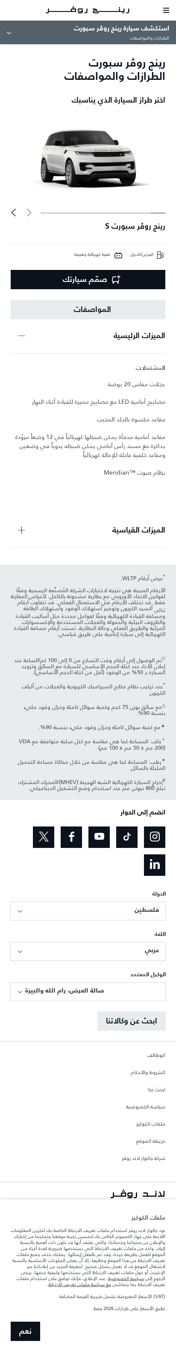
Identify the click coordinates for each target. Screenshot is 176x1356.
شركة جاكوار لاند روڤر (143, 1158)
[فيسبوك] (71, 837)
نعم (25, 1331)
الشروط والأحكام (148, 1072)
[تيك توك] (127, 837)
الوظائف (156, 1055)
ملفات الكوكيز (150, 1124)
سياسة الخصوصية (145, 1107)
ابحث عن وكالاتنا (131, 1021)
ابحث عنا (156, 1090)
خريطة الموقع (150, 1141)
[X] (43, 837)
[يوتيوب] (99, 837)
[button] (13, 212)
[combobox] (88, 911)
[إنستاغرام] (154, 837)
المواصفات (92, 310)
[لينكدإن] (154, 865)
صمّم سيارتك (85, 280)
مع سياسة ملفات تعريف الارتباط (79, 1284)
